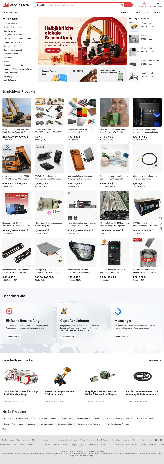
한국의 (103, 445)
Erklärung (35, 440)
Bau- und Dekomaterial (13, 50)
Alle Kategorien (11, 12)
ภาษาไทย (135, 445)
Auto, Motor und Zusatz (13, 35)
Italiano (82, 445)
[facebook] (156, 440)
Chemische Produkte (12, 42)
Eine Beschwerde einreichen (11, 440)
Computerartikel (10, 46)
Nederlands (119, 445)
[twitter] (161, 440)
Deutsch (64, 445)
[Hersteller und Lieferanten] (15, 4)
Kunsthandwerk (10, 31)
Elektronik (8, 57)
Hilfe (136, 12)
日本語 (39, 445)
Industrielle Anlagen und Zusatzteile (18, 69)
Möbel (6, 61)
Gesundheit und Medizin (13, 65)
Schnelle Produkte (103, 440)
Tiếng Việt (152, 445)
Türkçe (144, 445)
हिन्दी (127, 445)
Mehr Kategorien (10, 80)
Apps (146, 12)
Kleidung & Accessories (13, 27)
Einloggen (158, 6)
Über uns (26, 440)
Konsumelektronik (11, 53)
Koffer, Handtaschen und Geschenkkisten (20, 38)
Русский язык (93, 445)
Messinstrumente (11, 72)
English (13, 445)
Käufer (123, 12)
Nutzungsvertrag (46, 440)
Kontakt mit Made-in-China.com (83, 440)
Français (47, 445)
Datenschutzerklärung (63, 440)
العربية (110, 445)
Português (73, 445)
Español (56, 445)
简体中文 (22, 445)
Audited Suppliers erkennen (121, 440)
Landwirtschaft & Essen (13, 23)
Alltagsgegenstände (11, 76)
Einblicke (136, 440)
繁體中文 (31, 445)
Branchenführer (147, 440)
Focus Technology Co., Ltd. (80, 451)
